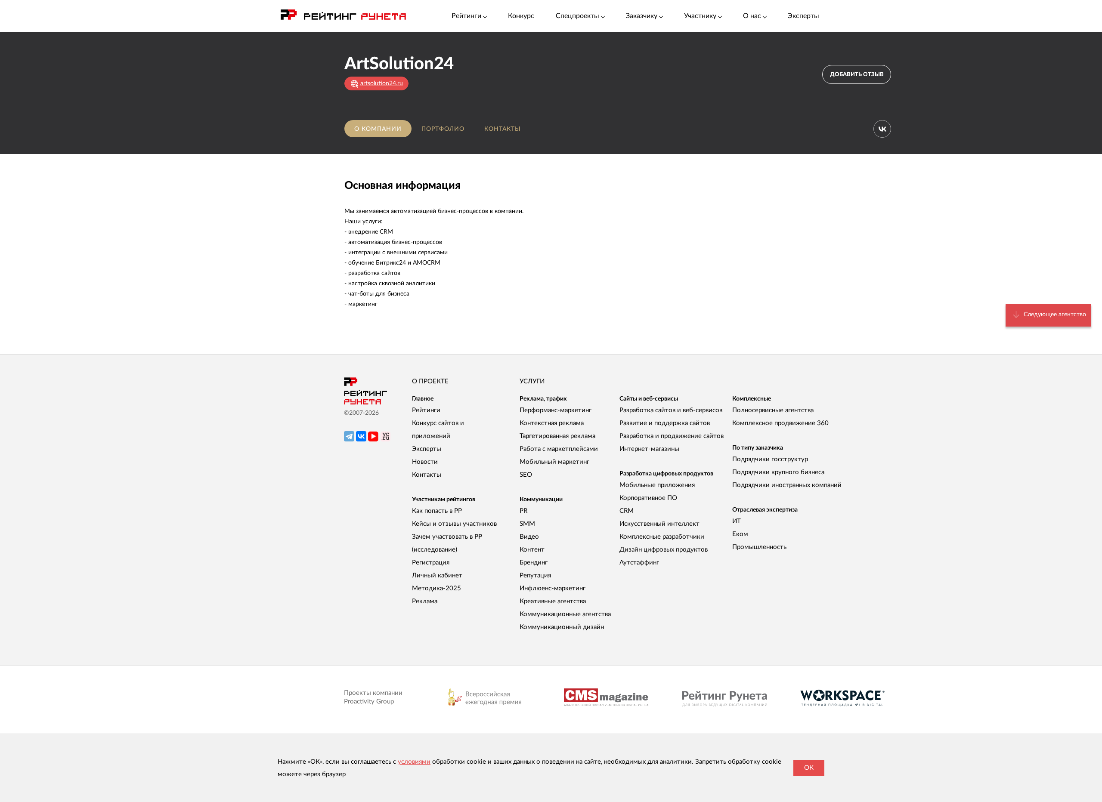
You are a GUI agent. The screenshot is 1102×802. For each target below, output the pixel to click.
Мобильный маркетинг (554, 462)
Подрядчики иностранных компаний (787, 485)
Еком (740, 534)
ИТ (736, 521)
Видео (529, 537)
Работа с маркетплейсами (559, 449)
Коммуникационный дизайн (562, 627)
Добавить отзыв (857, 74)
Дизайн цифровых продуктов (663, 549)
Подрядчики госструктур (770, 459)
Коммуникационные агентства (565, 614)
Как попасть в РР (437, 511)
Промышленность (759, 547)
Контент (532, 549)
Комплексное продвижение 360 (780, 423)
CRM (626, 511)
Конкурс (521, 15)
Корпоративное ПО (648, 498)
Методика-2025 (436, 588)
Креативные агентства (553, 601)
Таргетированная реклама (557, 436)
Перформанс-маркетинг (555, 410)
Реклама (424, 601)
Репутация (535, 575)
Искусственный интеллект (659, 524)
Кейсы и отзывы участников (454, 524)
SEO (526, 475)
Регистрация (430, 562)
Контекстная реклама (552, 423)
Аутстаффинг (639, 562)
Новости (425, 462)
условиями (414, 762)
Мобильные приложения (657, 485)
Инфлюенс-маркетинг (552, 588)
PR (523, 511)
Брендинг (534, 562)
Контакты (502, 129)
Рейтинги (426, 410)
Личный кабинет (437, 575)
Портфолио (442, 129)
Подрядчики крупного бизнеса (778, 472)
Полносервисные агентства (773, 410)
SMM (527, 524)
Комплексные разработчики (661, 537)
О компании (378, 129)
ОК (809, 768)
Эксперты (803, 15)
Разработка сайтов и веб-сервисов (670, 410)
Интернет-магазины (649, 449)
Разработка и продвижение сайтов (671, 436)
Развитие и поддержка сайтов (664, 423)
